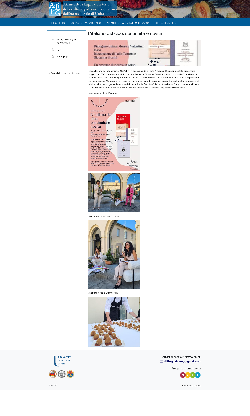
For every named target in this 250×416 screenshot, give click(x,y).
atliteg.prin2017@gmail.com (182, 361)
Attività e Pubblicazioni (136, 23)
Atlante (111, 23)
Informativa (187, 385)
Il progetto (58, 23)
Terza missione (164, 23)
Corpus (75, 23)
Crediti (198, 385)
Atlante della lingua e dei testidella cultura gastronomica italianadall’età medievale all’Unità (90, 9)
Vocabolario (93, 23)
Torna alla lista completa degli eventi (65, 73)
